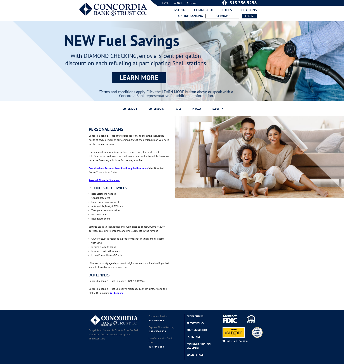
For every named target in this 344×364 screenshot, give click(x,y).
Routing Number (197, 330)
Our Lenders (156, 108)
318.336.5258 (156, 320)
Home (165, 2)
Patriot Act (193, 336)
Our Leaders (130, 108)
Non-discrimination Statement (199, 345)
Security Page (195, 354)
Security (217, 108)
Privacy (196, 108)
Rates (178, 108)
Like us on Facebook (236, 341)
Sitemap (94, 334)
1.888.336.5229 (157, 331)
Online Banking (190, 16)
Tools (227, 10)
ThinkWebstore (97, 338)
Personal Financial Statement (104, 180)
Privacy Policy (195, 323)
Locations (248, 10)
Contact (192, 2)
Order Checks (195, 316)
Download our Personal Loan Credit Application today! (119, 168)
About (178, 2)
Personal (178, 10)
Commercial (204, 10)
